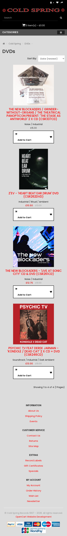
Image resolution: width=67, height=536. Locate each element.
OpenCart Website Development (34, 516)
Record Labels (33, 460)
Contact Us (33, 435)
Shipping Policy (33, 416)
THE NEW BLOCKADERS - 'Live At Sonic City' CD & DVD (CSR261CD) (33, 272)
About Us (33, 410)
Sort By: (32, 58)
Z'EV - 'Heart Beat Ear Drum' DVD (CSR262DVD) (34, 195)
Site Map (34, 446)
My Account (33, 485)
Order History (33, 490)
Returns (33, 440)
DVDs (27, 43)
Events (33, 421)
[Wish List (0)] (57, 3)
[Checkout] (62, 3)
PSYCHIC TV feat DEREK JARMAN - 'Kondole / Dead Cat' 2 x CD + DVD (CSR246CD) (33, 351)
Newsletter (33, 501)
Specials (33, 471)
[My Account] (52, 3)
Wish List (33, 495)
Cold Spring (15, 43)
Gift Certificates (33, 465)
